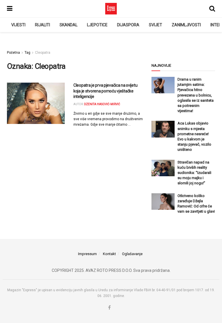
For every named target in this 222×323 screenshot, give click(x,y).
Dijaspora (128, 25)
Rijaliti (42, 25)
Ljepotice (97, 25)
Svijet (155, 25)
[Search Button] (212, 8)
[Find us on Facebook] (109, 308)
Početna (13, 53)
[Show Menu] (9, 8)
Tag (27, 53)
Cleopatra (42, 53)
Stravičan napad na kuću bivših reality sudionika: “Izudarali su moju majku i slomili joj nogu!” (194, 172)
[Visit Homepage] (111, 8)
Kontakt (109, 254)
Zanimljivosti (186, 25)
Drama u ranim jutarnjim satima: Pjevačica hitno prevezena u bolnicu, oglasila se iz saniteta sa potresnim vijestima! (195, 95)
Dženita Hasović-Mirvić (102, 104)
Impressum (87, 254)
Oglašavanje (132, 254)
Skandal (68, 25)
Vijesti (18, 25)
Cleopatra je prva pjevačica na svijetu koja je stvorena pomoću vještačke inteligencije (105, 91)
